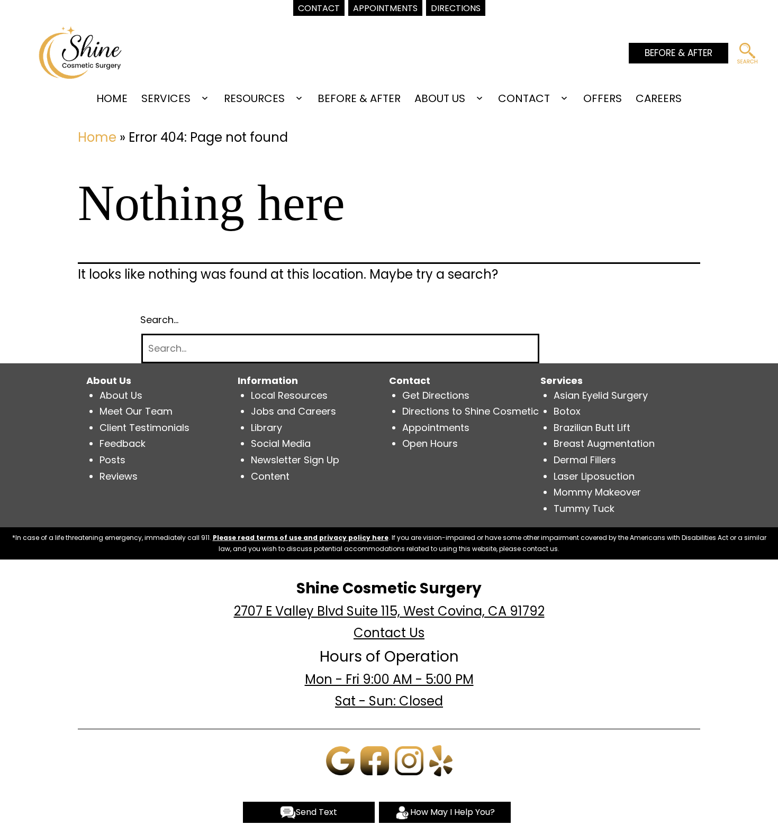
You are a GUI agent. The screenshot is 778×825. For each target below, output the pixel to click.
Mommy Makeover (597, 492)
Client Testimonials (144, 427)
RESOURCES (254, 98)
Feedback (122, 443)
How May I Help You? (452, 812)
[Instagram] (409, 759)
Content (270, 476)
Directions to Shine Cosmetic (470, 411)
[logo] (80, 51)
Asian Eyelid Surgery (601, 395)
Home (112, 98)
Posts (112, 459)
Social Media (281, 443)
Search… (159, 319)
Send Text (316, 812)
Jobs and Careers (293, 411)
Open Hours (430, 443)
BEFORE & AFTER (678, 53)
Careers (659, 98)
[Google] (340, 759)
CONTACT (524, 98)
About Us (120, 395)
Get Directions (435, 395)
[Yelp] (441, 759)
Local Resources (289, 395)
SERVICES (166, 98)
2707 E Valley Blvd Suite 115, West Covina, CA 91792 (389, 611)
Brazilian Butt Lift (592, 427)
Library (266, 427)
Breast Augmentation (604, 443)
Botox (567, 411)
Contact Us (389, 632)
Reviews (118, 476)
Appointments (435, 427)
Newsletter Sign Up (295, 459)
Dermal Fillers (585, 459)
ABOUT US (439, 98)
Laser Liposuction (594, 476)
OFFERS (602, 98)
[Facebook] (375, 759)
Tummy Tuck (584, 508)
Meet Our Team (136, 411)
